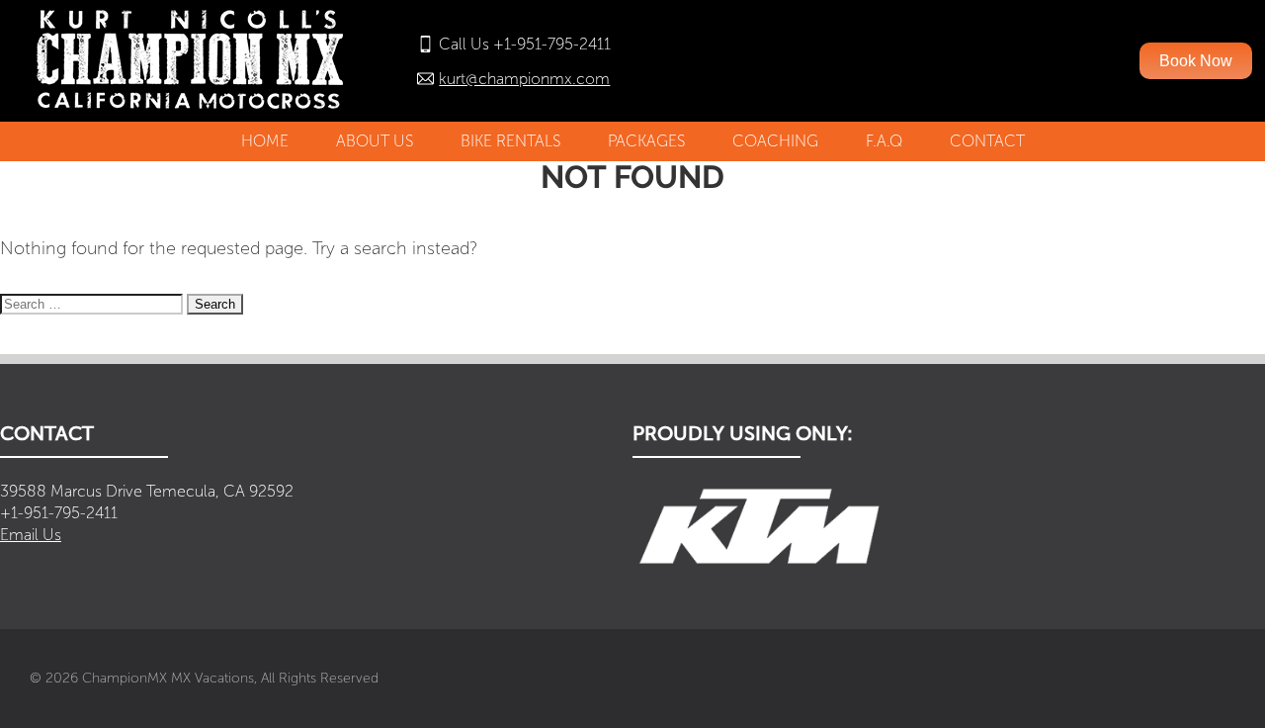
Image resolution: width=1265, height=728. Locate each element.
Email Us (30, 534)
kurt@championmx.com (524, 78)
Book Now (1195, 60)
